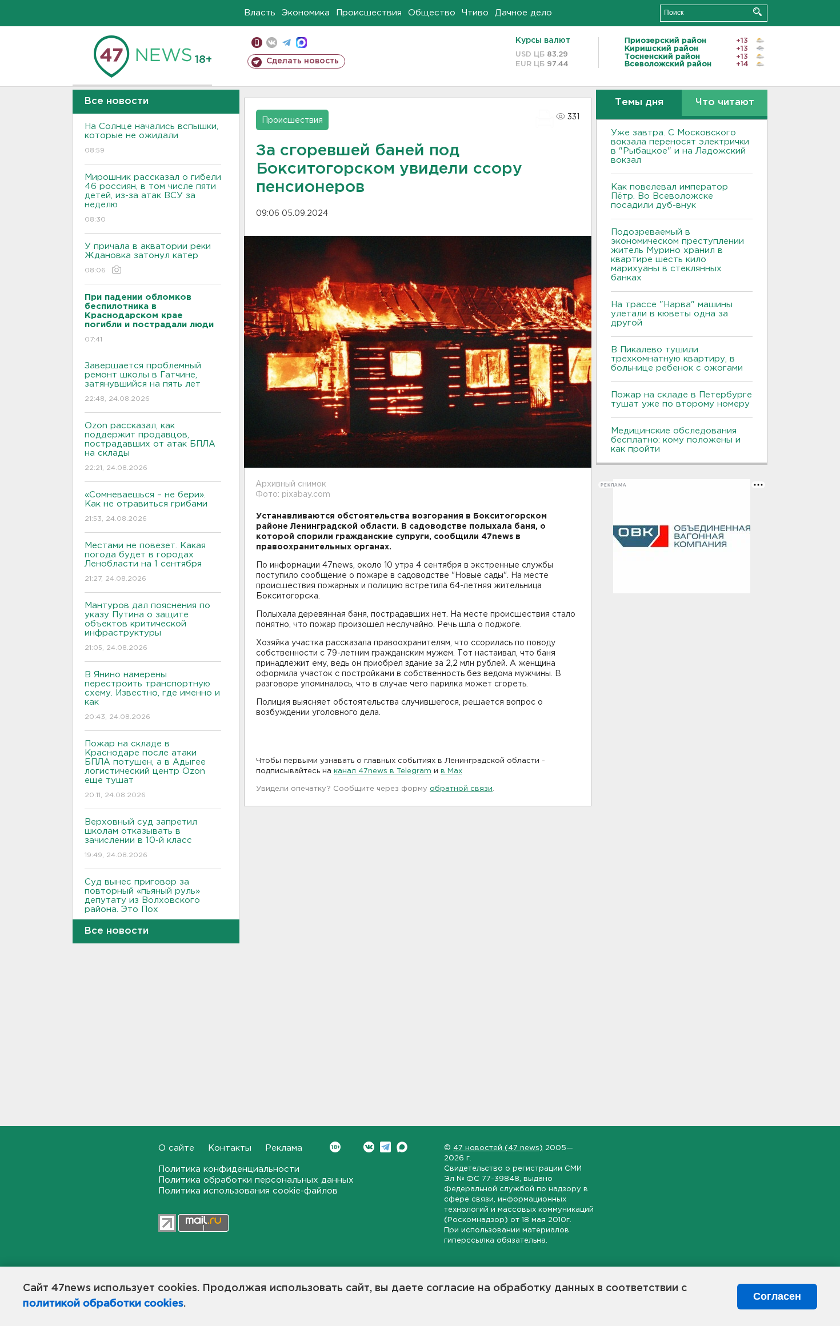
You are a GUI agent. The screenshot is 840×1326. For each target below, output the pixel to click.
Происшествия (369, 13)
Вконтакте (368, 1147)
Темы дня (639, 102)
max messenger (301, 42)
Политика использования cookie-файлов (248, 1191)
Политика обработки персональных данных (256, 1180)
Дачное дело (523, 13)
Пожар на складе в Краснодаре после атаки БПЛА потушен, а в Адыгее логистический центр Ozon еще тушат (145, 769)
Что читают (724, 102)
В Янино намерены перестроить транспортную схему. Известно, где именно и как (152, 695)
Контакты (229, 1148)
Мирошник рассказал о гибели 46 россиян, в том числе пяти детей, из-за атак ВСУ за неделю (153, 198)
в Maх (451, 771)
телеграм (286, 42)
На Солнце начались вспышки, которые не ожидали (151, 138)
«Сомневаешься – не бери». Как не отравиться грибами (146, 506)
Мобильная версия (256, 42)
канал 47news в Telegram (382, 771)
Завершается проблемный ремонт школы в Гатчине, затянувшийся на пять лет (143, 382)
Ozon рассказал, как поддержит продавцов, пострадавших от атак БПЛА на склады (150, 446)
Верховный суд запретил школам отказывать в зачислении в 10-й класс (141, 838)
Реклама (283, 1148)
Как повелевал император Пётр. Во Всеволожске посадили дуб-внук (669, 196)
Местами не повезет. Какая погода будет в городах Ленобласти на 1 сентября (145, 562)
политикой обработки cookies (103, 1303)
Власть (259, 13)
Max (402, 1147)
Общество (431, 13)
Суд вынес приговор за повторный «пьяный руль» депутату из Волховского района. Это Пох (142, 902)
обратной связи (461, 789)
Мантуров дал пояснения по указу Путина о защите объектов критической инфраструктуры (147, 626)
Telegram (385, 1147)
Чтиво (475, 13)
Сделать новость (302, 61)
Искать (757, 11)
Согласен (777, 1296)
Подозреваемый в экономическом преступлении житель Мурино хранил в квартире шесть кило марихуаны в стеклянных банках (677, 255)
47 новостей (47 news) (498, 1148)
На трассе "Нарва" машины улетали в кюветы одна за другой (672, 314)
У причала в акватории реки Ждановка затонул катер (148, 258)
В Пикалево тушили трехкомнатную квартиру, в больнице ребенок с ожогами (677, 359)
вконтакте (271, 42)
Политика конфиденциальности (228, 1169)
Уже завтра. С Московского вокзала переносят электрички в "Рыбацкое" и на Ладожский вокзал (680, 146)
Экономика (306, 13)
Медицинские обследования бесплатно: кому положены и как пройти (676, 440)
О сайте (176, 1148)
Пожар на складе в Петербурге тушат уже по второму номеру (681, 399)
